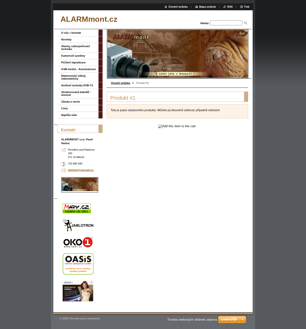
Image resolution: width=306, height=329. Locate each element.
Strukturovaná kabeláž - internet (76, 93)
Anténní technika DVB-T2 (77, 85)
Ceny (64, 108)
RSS (230, 6)
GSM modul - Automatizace (78, 69)
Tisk (246, 6)
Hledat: (204, 23)
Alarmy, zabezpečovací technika (75, 47)
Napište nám (69, 115)
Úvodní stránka (120, 83)
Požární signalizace (73, 62)
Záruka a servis (70, 101)
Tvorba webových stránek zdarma (192, 319)
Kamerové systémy (73, 55)
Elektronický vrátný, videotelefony (73, 77)
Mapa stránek (207, 6)
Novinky (66, 39)
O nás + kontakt (71, 32)
